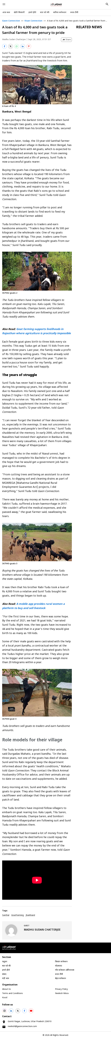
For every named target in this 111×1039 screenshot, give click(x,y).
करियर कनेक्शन (59, 12)
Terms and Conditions (12, 993)
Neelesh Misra (62, 993)
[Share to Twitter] (10, 46)
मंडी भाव (5, 978)
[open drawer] (4, 4)
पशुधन (4, 961)
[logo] (56, 4)
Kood (4, 997)
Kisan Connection (33, 21)
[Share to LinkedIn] (22, 46)
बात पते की (44, 12)
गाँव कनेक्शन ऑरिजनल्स (64, 970)
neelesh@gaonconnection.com (22, 1026)
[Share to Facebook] (4, 46)
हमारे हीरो (32, 12)
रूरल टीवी (74, 12)
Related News (89, 27)
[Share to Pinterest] (28, 46)
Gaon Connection (11, 21)
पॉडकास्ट (58, 966)
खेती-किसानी (19, 12)
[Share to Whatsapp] (16, 46)
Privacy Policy (61, 989)
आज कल (6, 12)
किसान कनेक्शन (61, 961)
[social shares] (4, 1010)
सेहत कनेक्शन (60, 978)
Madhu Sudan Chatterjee (14, 39)
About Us (6, 989)
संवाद (4, 974)
